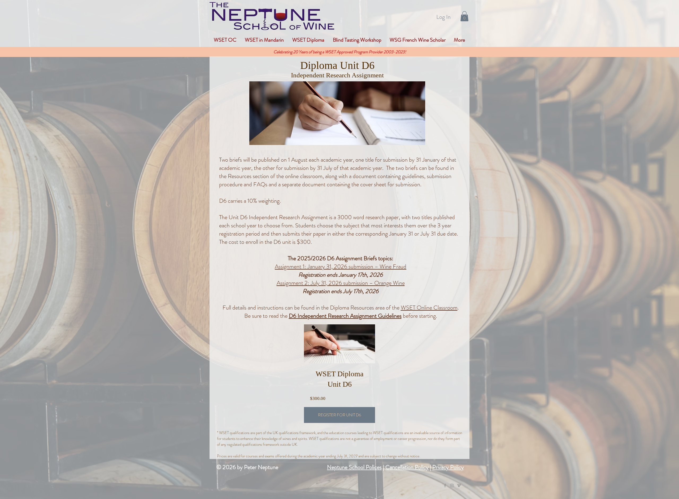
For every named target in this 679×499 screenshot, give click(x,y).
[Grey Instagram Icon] (452, 485)
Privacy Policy (448, 467)
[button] (464, 16)
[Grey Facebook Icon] (445, 485)
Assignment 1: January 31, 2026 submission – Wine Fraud (340, 266)
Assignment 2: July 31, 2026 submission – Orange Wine (341, 283)
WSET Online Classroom (429, 307)
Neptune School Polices (354, 467)
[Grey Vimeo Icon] (458, 485)
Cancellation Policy (407, 467)
